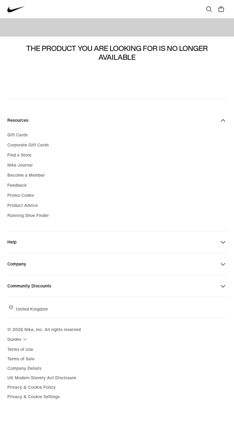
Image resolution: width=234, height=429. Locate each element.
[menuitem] (18, 339)
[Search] (209, 9)
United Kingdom (32, 309)
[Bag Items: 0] (221, 9)
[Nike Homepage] (16, 9)
